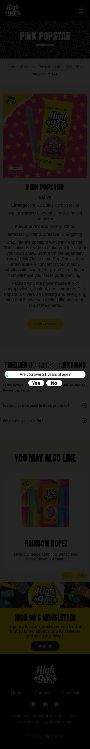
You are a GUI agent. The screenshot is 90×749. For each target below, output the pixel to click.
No (54, 383)
